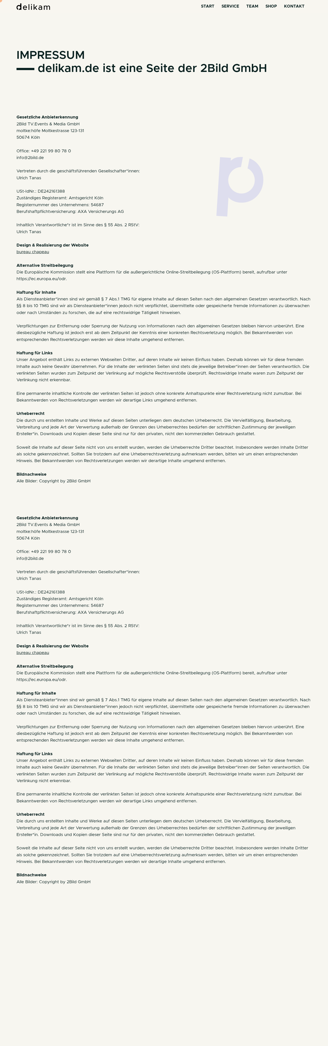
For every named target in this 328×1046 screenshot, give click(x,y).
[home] (33, 6)
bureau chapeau (33, 252)
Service (230, 6)
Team (252, 6)
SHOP (271, 6)
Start (207, 6)
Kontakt (294, 6)
